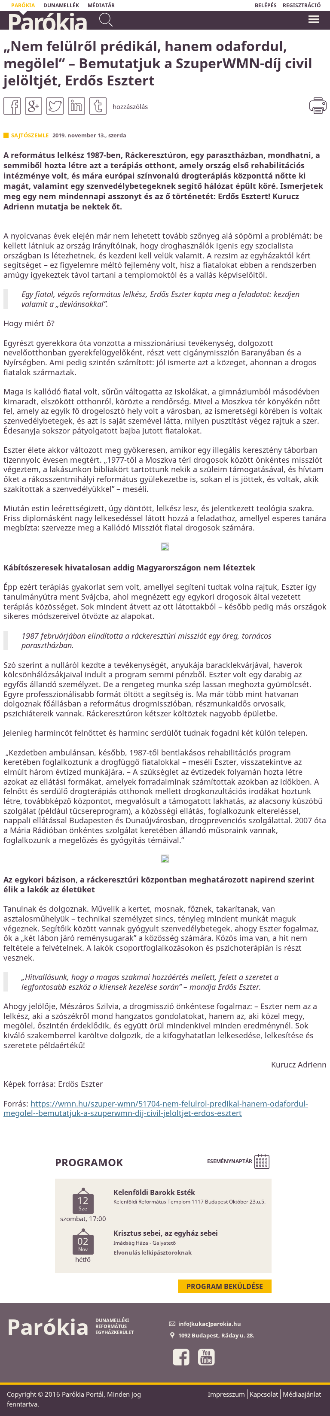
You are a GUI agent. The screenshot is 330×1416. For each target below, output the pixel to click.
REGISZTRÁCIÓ (302, 5)
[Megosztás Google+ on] (33, 106)
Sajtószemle (30, 135)
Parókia (47, 21)
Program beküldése (224, 1286)
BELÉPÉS (266, 5)
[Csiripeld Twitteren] (55, 106)
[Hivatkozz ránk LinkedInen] (76, 106)
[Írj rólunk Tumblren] (98, 106)
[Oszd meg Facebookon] (12, 106)
